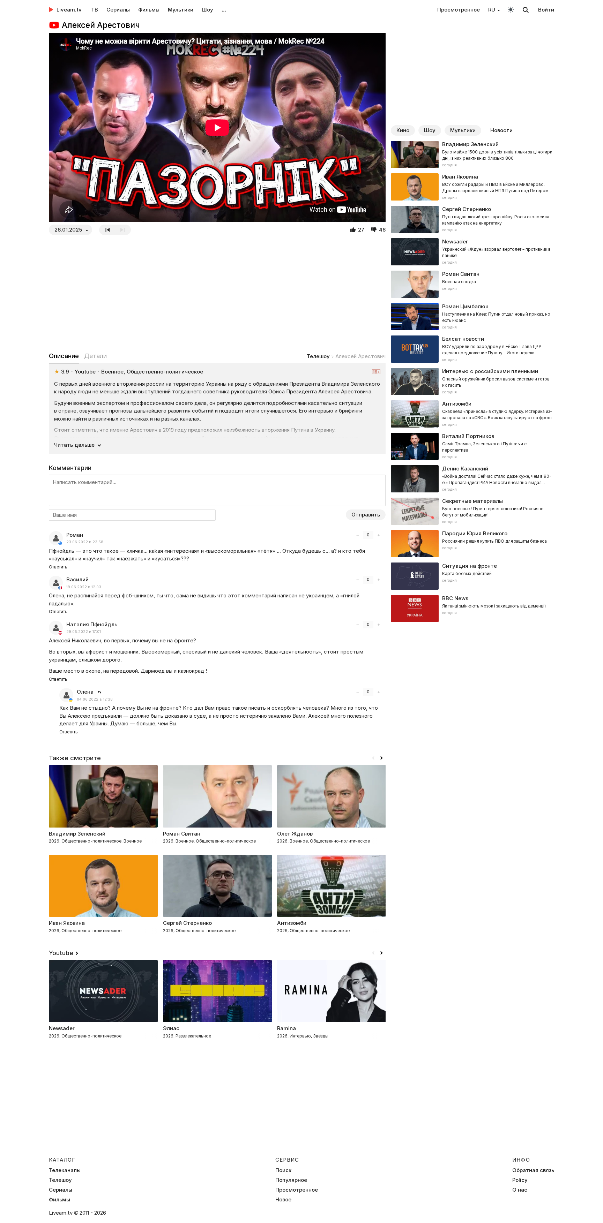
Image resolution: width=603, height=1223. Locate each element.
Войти (546, 9)
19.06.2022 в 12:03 (83, 587)
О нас (519, 1190)
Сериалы (118, 9)
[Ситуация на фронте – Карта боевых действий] (472, 576)
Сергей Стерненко (187, 923)
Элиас (171, 1028)
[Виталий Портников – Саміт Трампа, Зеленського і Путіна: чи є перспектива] (472, 446)
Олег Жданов (295, 833)
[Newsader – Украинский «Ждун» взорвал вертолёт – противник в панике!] (472, 251)
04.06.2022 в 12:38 (95, 699)
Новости (501, 130)
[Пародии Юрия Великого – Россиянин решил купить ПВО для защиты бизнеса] (472, 543)
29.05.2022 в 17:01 (83, 631)
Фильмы (148, 9)
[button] (381, 758)
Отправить (365, 514)
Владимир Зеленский (77, 833)
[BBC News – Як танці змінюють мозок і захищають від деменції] (472, 608)
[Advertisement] (217, 293)
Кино (402, 130)
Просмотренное (458, 9)
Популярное (291, 1180)
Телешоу (318, 356)
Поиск (283, 1170)
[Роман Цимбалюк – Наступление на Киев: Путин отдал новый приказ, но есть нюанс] (472, 316)
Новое (283, 1199)
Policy (520, 1180)
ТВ (94, 9)
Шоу (207, 9)
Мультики (180, 9)
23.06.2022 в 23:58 (84, 542)
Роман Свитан (181, 833)
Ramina (286, 1028)
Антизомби (291, 923)
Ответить (58, 566)
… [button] (224, 9)
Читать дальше (74, 444)
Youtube (61, 953)
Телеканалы (65, 1170)
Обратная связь (533, 1170)
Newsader (62, 1028)
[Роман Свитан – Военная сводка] (472, 284)
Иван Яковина (67, 923)
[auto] (511, 9)
